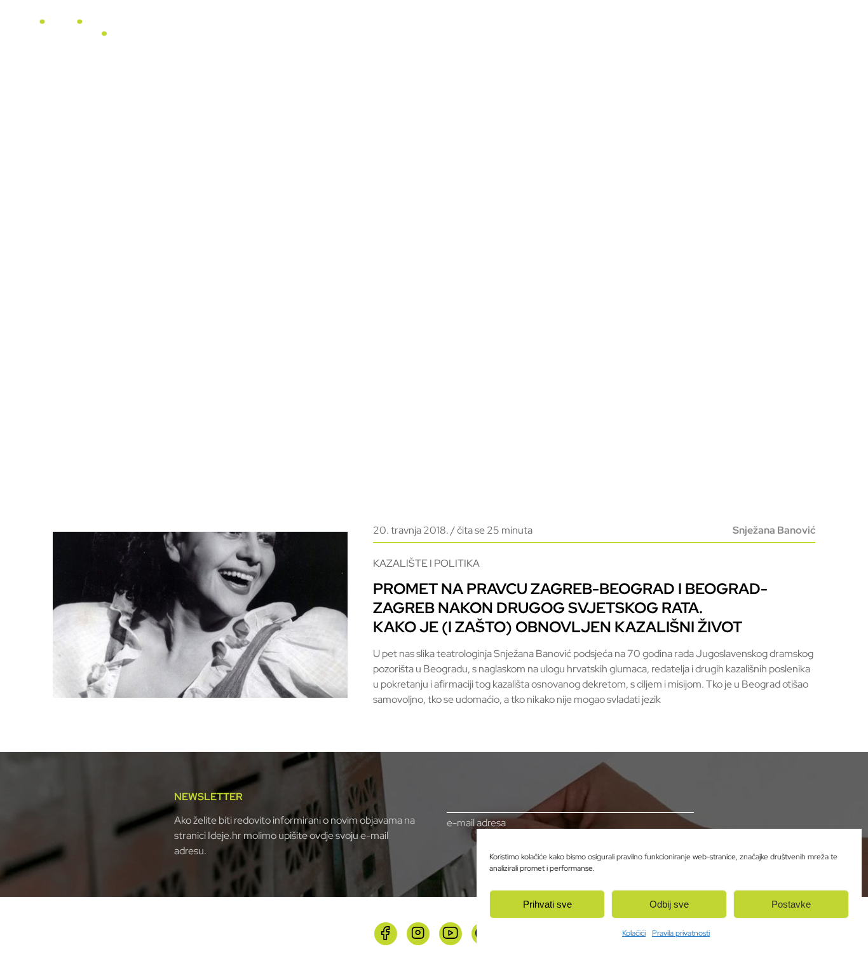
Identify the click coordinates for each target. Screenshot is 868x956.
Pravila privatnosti (681, 933)
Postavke (791, 904)
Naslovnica (361, 33)
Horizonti (480, 33)
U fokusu (423, 33)
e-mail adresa (476, 822)
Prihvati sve (547, 904)
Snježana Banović (774, 530)
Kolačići (634, 933)
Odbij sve (669, 904)
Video (531, 33)
